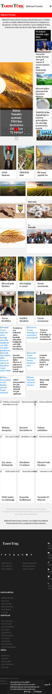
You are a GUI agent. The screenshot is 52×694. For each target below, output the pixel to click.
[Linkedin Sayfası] (19, 555)
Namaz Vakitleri (7, 627)
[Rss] (23, 555)
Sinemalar (5, 638)
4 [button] (16, 129)
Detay (28, 692)
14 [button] (29, 134)
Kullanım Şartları (30, 563)
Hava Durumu (7, 621)
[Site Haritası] (28, 555)
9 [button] (8, 134)
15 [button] (16, 138)
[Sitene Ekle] (32, 555)
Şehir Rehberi (6, 644)
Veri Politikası (6, 569)
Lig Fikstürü (6, 632)
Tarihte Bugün (7, 635)
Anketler (4, 658)
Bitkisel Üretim (34, 6)
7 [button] (28, 129)
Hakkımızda (6, 563)
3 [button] (12, 129)
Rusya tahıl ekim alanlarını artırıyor (44, 383)
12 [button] (20, 134)
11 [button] (16, 134)
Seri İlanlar (5, 641)
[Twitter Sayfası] (6, 555)
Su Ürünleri (6, 609)
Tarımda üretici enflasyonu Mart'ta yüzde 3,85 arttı (44, 361)
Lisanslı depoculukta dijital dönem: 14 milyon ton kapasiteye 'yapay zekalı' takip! (18, 363)
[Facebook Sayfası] (2, 555)
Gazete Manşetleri (8, 647)
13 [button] (24, 134)
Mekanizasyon (7, 607)
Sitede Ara (5, 656)
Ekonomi (5, 601)
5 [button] (20, 129)
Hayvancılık (6, 604)
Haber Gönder (29, 569)
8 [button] (4, 134)
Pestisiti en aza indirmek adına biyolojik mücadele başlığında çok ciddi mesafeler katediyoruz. (18, 338)
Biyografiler (6, 661)
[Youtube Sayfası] (15, 555)
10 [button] (12, 134)
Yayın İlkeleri (6, 566)
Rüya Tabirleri (7, 664)
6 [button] (24, 129)
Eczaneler (5, 630)
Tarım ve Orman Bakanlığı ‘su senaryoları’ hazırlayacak (45, 334)
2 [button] (8, 129)
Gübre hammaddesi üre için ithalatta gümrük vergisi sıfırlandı (19, 387)
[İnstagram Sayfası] (10, 555)
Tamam (38, 692)
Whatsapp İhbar (29, 566)
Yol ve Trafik (6, 624)
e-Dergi (4, 612)
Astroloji (4, 667)
